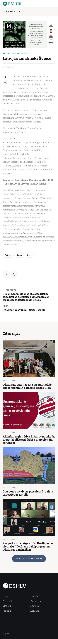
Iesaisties (35, 596)
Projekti (7, 610)
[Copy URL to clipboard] (6, 83)
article (8, 255)
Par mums (35, 600)
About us (34, 605)
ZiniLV (27, 53)
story (29, 255)
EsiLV (5, 381)
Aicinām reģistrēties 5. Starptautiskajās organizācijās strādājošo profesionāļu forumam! (29, 439)
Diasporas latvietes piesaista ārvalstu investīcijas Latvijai (28, 493)
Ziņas (20, 53)
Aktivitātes (9, 53)
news (19, 255)
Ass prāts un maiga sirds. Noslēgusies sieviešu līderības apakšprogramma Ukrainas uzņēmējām (28, 546)
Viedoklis (8, 605)
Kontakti (35, 610)
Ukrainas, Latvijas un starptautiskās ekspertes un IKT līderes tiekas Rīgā (27, 386)
